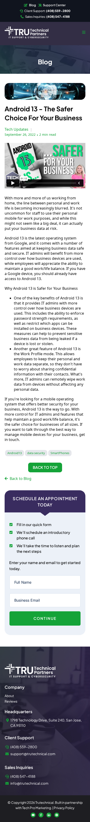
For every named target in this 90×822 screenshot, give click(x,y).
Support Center (54, 5)
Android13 (14, 453)
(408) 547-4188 (22, 776)
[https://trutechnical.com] (26, 32)
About (9, 696)
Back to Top (45, 467)
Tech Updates (16, 129)
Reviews (11, 701)
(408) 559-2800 (23, 747)
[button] (83, 32)
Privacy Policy (64, 808)
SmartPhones (60, 453)
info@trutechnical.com (29, 783)
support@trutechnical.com (32, 753)
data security (36, 453)
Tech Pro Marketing (36, 808)
